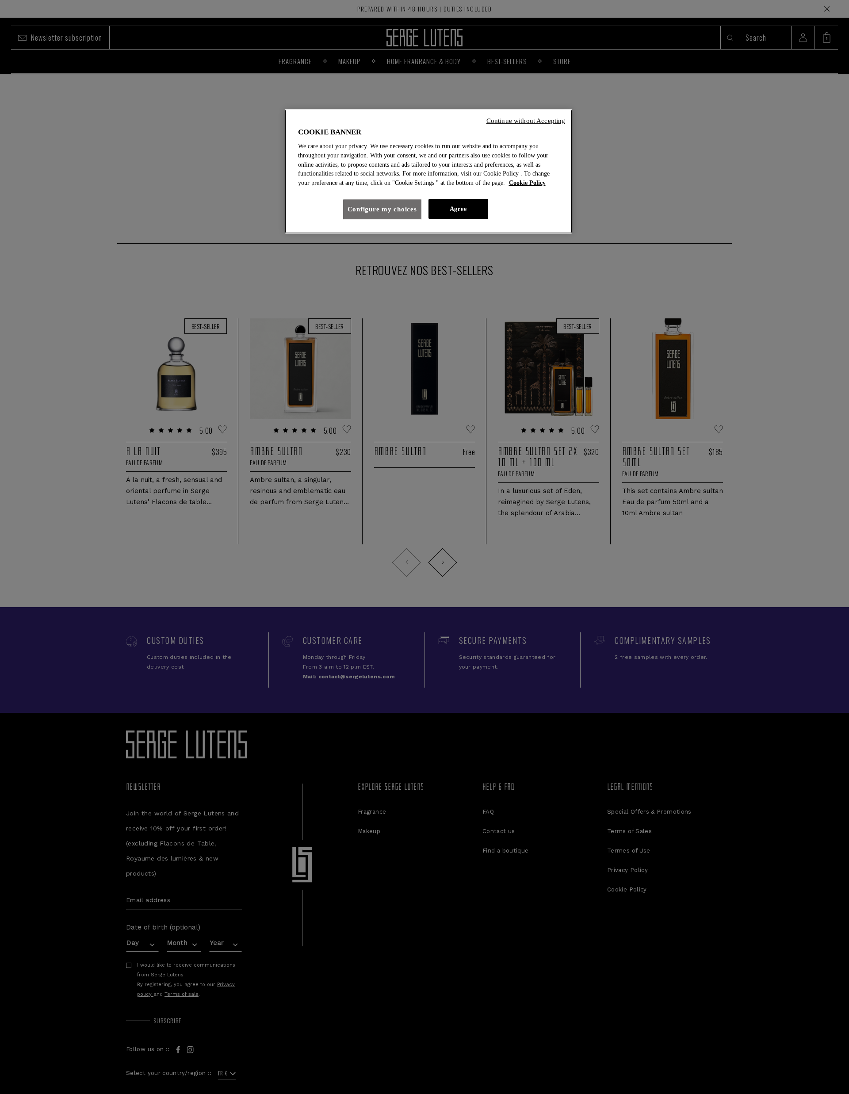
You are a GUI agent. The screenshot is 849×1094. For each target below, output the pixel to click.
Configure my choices (382, 209)
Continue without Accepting (526, 120)
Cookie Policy (527, 183)
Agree (458, 209)
